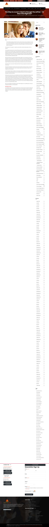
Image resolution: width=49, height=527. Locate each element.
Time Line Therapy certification (40, 457)
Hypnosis (37, 409)
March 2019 (40, 241)
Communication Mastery (40, 77)
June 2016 (40, 302)
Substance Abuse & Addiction (39, 515)
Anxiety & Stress (28, 515)
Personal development (39, 445)
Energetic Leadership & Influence (40, 85)
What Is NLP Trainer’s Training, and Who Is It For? (42, 52)
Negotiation (27, 514)
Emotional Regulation (39, 403)
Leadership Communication (39, 415)
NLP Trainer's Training (40, 151)
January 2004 (40, 385)
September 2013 (40, 361)
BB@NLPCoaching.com (7, 480)
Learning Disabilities (38, 512)
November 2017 (40, 271)
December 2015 (40, 313)
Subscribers (40, 182)
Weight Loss (37, 516)
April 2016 (40, 306)
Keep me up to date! (29, 494)
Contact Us (30, 0)
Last (35, 470)
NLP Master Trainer (40, 147)
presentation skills (38, 446)
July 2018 (40, 256)
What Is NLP (40, 193)
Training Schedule (6, 0)
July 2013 (40, 365)
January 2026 (40, 214)
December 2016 (40, 291)
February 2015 (40, 330)
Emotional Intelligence (40, 83)
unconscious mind (38, 459)
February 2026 (40, 212)
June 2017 (40, 280)
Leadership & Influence (40, 105)
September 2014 (40, 339)
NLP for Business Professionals (40, 139)
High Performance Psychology (40, 92)
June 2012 (40, 381)
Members (40, 116)
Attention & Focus (40, 66)
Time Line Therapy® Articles (40, 188)
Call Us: (41, 3)
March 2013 (40, 372)
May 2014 (40, 346)
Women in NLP (40, 195)
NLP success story (38, 434)
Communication (38, 395)
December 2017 (40, 269)
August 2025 (40, 221)
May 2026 (40, 206)
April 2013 (40, 370)
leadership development (39, 417)
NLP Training (40, 153)
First (25, 470)
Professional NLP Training (40, 173)
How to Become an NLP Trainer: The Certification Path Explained (41, 46)
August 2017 (40, 276)
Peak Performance (38, 443)
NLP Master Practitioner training (40, 429)
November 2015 (40, 315)
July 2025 (40, 223)
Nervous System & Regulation (40, 127)
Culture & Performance (40, 81)
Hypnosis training (38, 412)
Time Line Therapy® (40, 186)
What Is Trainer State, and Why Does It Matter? (42, 34)
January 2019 (40, 245)
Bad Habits (27, 513)
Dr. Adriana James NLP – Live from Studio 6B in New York (32, 506)
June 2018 (40, 258)
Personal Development (38, 511)
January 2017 (40, 289)
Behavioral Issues (28, 512)
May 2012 (40, 383)
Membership (12, 0)
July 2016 (40, 300)
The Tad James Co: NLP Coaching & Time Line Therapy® (12, 15)
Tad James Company (38, 454)
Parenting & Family (40, 165)
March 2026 (40, 210)
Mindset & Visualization (40, 125)
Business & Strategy (40, 70)
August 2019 (40, 232)
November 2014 (40, 335)
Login (16, 0)
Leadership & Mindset (40, 107)
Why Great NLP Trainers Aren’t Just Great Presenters (42, 28)
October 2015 (40, 317)
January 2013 (40, 376)
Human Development (40, 96)
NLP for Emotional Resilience (40, 142)
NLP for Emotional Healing (40, 140)
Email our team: (33, 3)
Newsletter (40, 129)
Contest (40, 79)
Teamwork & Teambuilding (29, 516)
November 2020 (40, 230)
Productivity (37, 510)
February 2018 (40, 265)
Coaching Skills (38, 392)
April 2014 (40, 348)
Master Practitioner (40, 112)
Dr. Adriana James (38, 398)
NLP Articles (40, 131)
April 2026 (40, 208)
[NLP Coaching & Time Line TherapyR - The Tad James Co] (6, 4)
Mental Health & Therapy (40, 118)
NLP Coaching (22, 15)
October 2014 (40, 337)
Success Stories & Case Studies (40, 184)
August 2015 (40, 319)
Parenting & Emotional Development (40, 163)
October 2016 (40, 295)
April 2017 (40, 284)
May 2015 (40, 324)
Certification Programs (40, 72)
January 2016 (40, 311)
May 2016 (40, 304)
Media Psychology (40, 114)
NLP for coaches (38, 426)
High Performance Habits (40, 90)
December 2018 (40, 247)
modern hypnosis (38, 420)
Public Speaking (40, 175)
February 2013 (40, 374)
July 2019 (40, 234)
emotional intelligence (39, 401)
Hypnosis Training (40, 103)
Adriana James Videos (40, 59)
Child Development (40, 160)
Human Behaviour (40, 94)
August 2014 (40, 341)
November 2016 (40, 293)
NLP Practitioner (38, 431)
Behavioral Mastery (40, 68)
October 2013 (40, 359)
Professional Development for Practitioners (40, 171)
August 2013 (40, 363)
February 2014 (40, 352)
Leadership (27, 521)
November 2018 (40, 249)
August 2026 (40, 201)
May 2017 (40, 282)
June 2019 (40, 236)
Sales (36, 514)
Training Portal (21, 0)
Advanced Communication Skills (40, 61)
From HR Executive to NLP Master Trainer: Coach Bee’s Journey (42, 40)
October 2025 (40, 219)
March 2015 (40, 328)
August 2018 (40, 254)
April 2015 (40, 326)
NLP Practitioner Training (39, 432)
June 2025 (40, 225)
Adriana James (14, 39)
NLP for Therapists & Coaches (40, 144)
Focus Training (38, 406)
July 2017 (40, 278)
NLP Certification (38, 423)
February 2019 (40, 243)
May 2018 (40, 260)
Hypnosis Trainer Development (40, 102)
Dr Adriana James (38, 400)
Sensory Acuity (38, 451)
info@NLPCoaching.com (34, 4)
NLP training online (38, 440)
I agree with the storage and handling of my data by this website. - (34, 488)
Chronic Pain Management (29, 511)
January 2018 (40, 267)
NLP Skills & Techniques (40, 149)
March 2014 (40, 350)
